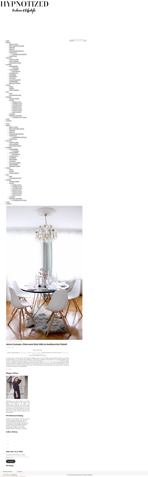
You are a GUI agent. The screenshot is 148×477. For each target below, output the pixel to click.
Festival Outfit (17, 109)
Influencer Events (15, 63)
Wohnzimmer (13, 66)
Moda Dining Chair (24, 352)
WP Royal (14, 475)
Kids (7, 92)
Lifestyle (9, 58)
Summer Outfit (17, 104)
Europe (11, 88)
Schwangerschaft (15, 95)
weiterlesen (9, 369)
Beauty (8, 42)
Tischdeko (15, 68)
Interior (9, 64)
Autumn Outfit (17, 105)
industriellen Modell (48, 362)
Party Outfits (16, 112)
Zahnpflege (13, 56)
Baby (10, 93)
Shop (7, 119)
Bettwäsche (16, 71)
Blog (7, 41)
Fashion (8, 97)
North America (14, 90)
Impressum (19, 471)
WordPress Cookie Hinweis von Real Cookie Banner (13, 476)
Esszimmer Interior (10, 340)
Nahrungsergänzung (16, 51)
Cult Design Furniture (36, 352)
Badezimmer (13, 76)
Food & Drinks (14, 61)
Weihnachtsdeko (14, 83)
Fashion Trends (14, 98)
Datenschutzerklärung (7, 471)
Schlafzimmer (13, 70)
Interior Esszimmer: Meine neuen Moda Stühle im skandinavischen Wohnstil (36, 344)
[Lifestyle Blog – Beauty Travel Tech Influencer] (24, 14)
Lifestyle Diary (14, 59)
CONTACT (9, 121)
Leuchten (12, 78)
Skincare (12, 47)
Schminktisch (13, 73)
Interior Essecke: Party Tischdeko (51, 361)
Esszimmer (12, 75)
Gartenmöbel (13, 81)
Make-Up (12, 49)
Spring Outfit (16, 102)
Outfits (11, 100)
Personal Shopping (15, 116)
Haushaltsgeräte (15, 80)
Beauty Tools (13, 44)
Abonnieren (10, 461)
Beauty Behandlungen (16, 46)
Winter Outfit (16, 107)
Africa (11, 87)
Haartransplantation (19, 54)
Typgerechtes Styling (19, 117)
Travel (8, 85)
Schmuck (12, 114)
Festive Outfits (17, 110)
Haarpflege (13, 53)
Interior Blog (19, 340)
